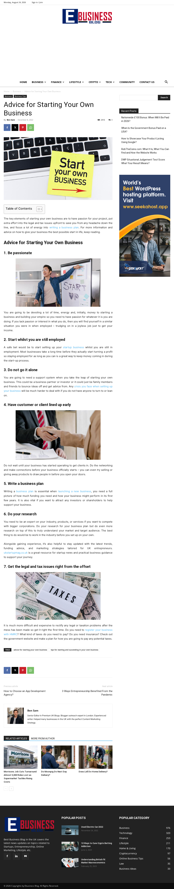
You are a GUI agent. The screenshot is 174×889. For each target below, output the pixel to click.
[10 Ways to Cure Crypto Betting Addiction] (70, 846)
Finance (56, 82)
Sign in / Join (37, 2)
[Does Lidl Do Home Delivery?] (95, 757)
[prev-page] (6, 788)
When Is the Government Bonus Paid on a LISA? (143, 130)
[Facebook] (7, 127)
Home (23, 82)
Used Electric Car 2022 (92, 827)
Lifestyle (75, 82)
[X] (15, 127)
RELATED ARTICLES (16, 738)
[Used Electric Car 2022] (70, 830)
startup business (73, 347)
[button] (166, 82)
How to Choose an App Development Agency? (25, 693)
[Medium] (25, 856)
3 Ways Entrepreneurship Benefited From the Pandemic (87, 693)
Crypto (93, 82)
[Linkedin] (16, 856)
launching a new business (74, 491)
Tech (109, 82)
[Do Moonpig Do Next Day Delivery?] (58, 757)
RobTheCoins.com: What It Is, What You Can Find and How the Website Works (145, 151)
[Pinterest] (22, 127)
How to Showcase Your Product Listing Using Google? (142, 140)
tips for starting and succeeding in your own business (74, 649)
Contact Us (147, 82)
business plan (24, 491)
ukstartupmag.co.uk (16, 552)
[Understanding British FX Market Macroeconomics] (70, 862)
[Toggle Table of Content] (37, 209)
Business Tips (20, 96)
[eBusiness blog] (87, 16)
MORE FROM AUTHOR (43, 738)
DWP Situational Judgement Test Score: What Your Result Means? (143, 161)
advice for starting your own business (30, 649)
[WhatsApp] (30, 127)
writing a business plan (64, 227)
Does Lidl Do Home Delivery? (93, 771)
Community (127, 82)
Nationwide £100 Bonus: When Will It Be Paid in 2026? (145, 119)
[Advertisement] (87, 52)
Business (37, 82)
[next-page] (11, 788)
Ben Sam (11, 119)
